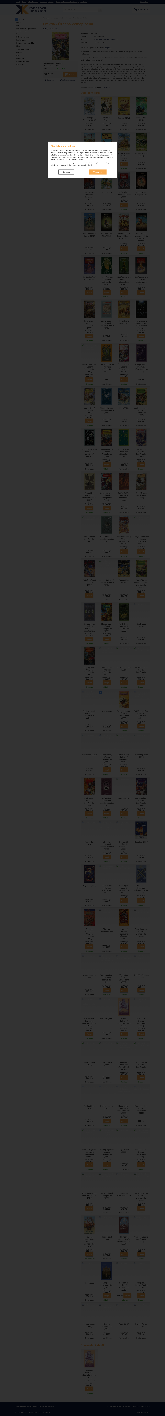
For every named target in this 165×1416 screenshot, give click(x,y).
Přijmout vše (97, 172)
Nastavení (66, 172)
